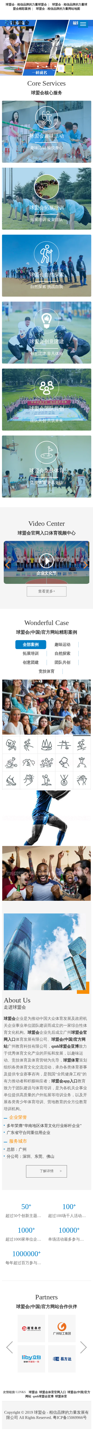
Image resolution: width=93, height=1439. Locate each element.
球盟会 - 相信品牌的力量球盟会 (26, 4)
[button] (84, 565)
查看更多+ (46, 591)
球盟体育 (61, 1396)
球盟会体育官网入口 (52, 1392)
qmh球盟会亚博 (43, 1396)
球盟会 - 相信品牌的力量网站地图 (58, 8)
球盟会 (33, 1392)
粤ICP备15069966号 (70, 1417)
